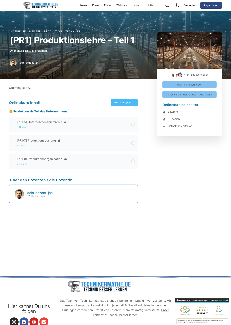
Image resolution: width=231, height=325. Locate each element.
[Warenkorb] (177, 5)
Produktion (53, 31)
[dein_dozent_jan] (19, 193)
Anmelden (190, 5)
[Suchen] (167, 5)
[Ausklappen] (13, 124)
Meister (35, 31)
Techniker (72, 31)
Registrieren (211, 5)
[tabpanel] (73, 87)
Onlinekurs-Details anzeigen (29, 50)
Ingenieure (18, 31)
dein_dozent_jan (40, 193)
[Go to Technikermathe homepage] (40, 5)
